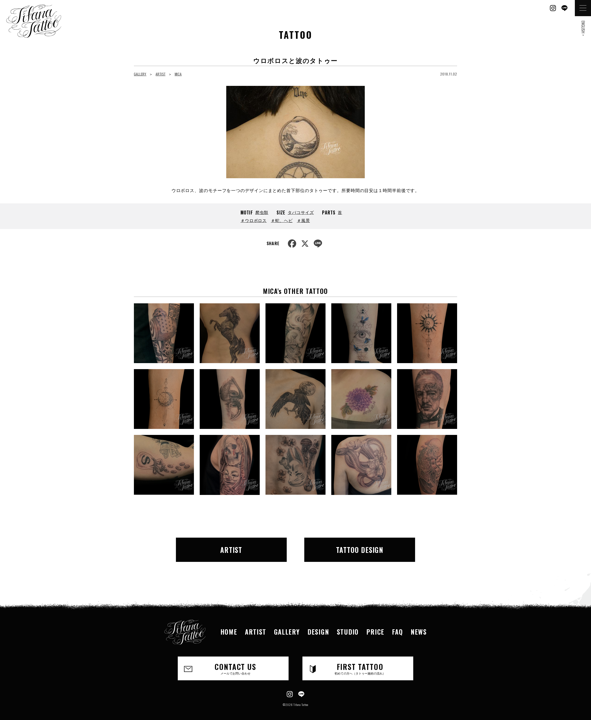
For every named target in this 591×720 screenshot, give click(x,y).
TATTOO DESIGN (359, 550)
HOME (228, 631)
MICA (178, 73)
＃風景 (303, 220)
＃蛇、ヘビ (282, 220)
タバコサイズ (301, 212)
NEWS (419, 631)
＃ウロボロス (254, 220)
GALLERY (140, 73)
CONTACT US (235, 668)
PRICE (375, 631)
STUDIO (348, 631)
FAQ (397, 631)
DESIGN (318, 631)
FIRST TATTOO (360, 668)
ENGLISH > (583, 28)
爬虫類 (261, 212)
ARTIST (160, 73)
